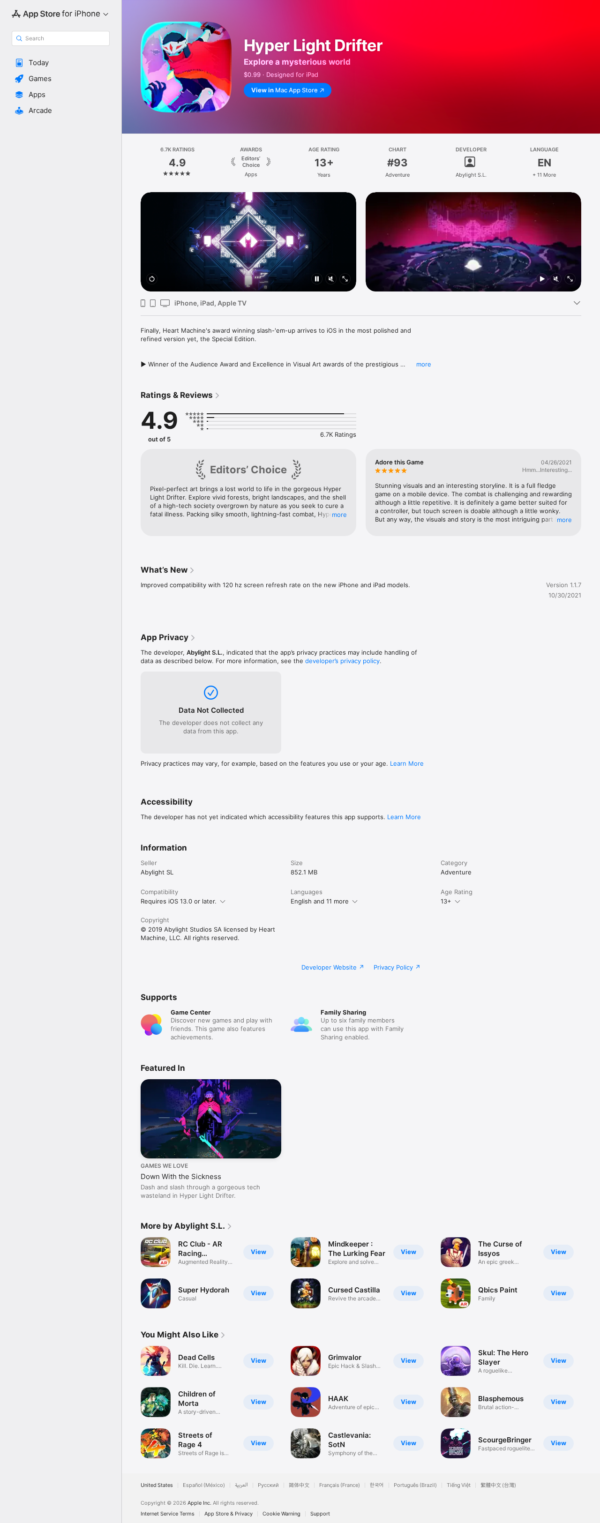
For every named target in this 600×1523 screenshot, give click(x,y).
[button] (60, 63)
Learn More (407, 763)
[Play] (542, 279)
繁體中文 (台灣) (498, 1485)
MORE (339, 514)
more (423, 364)
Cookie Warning (281, 1513)
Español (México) (204, 1485)
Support (320, 1513)
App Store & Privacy (228, 1513)
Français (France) (339, 1485)
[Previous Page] (131, 163)
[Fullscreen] (345, 279)
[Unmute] (331, 279)
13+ (446, 901)
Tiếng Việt (459, 1485)
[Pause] (316, 279)
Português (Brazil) (415, 1485)
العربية (241, 1485)
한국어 (377, 1485)
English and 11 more (320, 901)
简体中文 (299, 1485)
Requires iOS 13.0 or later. (179, 901)
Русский (268, 1485)
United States (157, 1485)
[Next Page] (590, 163)
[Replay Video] (152, 279)
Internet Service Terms (168, 1513)
